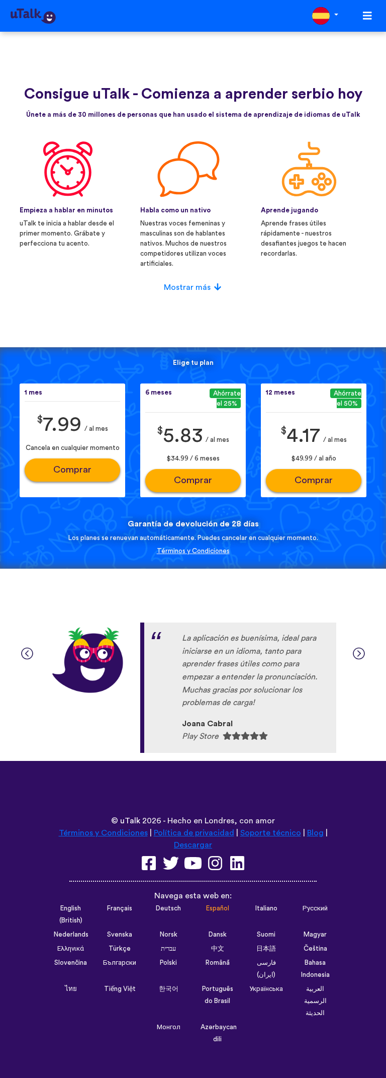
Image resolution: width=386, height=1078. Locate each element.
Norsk (168, 934)
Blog (315, 833)
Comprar (72, 470)
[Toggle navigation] (367, 16)
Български (119, 962)
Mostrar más (187, 287)
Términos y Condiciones (193, 551)
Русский (315, 908)
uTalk (130, 821)
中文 (217, 948)
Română (218, 962)
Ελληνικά (70, 948)
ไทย (71, 988)
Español (217, 908)
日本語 (266, 948)
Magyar (315, 934)
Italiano (266, 908)
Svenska (119, 934)
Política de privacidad (194, 833)
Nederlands (71, 934)
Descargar (193, 845)
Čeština (315, 948)
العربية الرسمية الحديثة (315, 1001)
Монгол (168, 1027)
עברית (168, 948)
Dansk (218, 934)
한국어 (168, 988)
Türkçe (120, 948)
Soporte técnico (270, 833)
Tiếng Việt (120, 988)
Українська (266, 988)
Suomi (266, 934)
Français (119, 908)
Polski (168, 962)
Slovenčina (70, 962)
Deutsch (168, 908)
